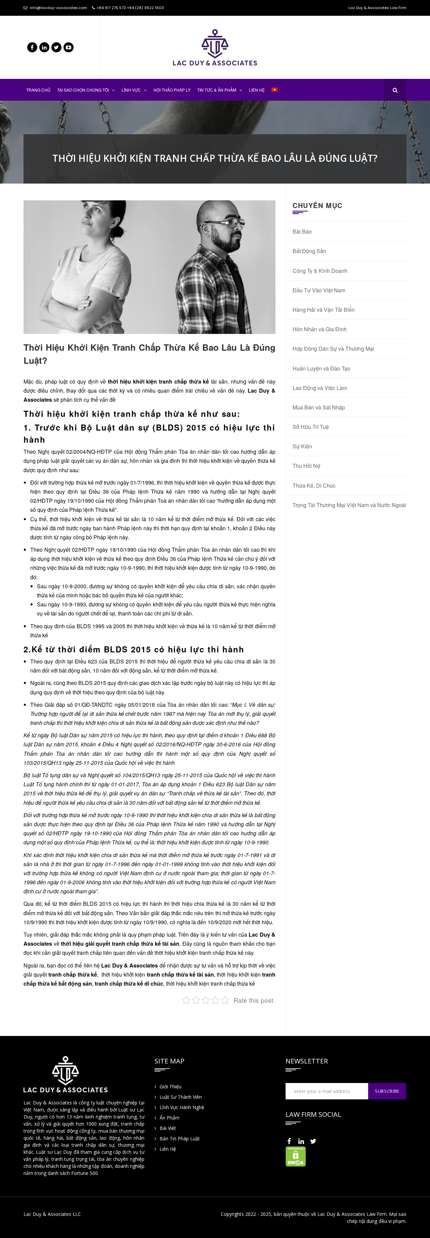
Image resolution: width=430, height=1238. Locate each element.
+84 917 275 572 (111, 7)
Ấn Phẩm (169, 1118)
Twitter (56, 47)
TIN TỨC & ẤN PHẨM (216, 90)
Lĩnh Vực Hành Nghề (182, 1107)
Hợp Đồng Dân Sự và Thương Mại (333, 348)
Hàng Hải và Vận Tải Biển (324, 309)
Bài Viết (168, 1128)
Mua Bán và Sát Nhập (319, 407)
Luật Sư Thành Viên (181, 1097)
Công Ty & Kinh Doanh (320, 271)
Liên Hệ (168, 1149)
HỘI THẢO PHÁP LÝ (172, 90)
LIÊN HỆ (257, 90)
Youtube (68, 47)
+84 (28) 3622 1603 (145, 7)
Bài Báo (302, 231)
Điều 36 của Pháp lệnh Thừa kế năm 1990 (144, 491)
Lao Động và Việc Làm (320, 388)
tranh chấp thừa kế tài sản (180, 974)
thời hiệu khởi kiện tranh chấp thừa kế (158, 381)
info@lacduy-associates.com (58, 7)
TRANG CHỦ (38, 90)
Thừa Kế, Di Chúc (314, 485)
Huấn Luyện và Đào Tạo (321, 368)
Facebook (32, 47)
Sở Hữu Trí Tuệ (311, 427)
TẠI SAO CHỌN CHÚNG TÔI (83, 90)
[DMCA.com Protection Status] (296, 1156)
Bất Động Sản (309, 251)
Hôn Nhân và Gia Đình (320, 329)
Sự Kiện (302, 446)
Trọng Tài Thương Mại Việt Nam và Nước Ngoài (349, 505)
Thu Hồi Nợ (306, 465)
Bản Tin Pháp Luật (180, 1138)
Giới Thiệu (170, 1086)
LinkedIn (44, 47)
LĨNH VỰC (131, 90)
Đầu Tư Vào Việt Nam (319, 290)
